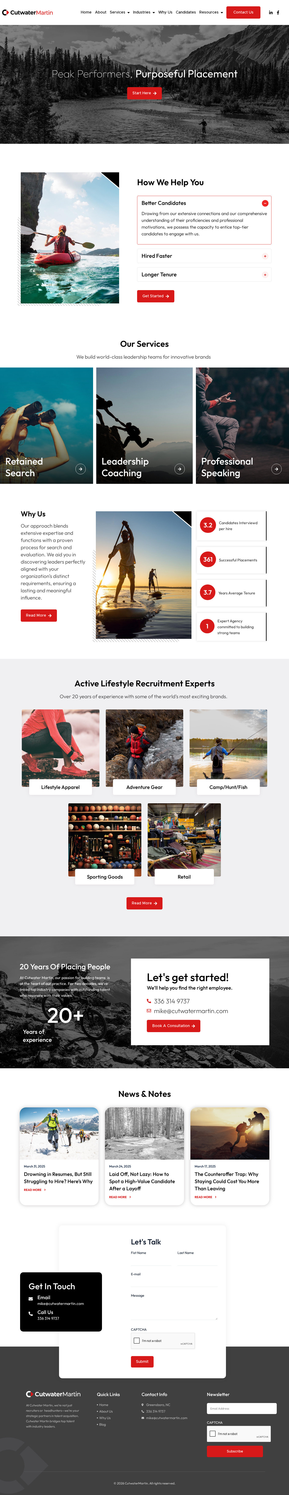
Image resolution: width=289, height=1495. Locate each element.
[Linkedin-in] (271, 13)
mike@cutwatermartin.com (60, 1303)
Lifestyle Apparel (60, 787)
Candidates (186, 12)
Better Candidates (164, 202)
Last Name (186, 1252)
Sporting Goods (105, 877)
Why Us (165, 12)
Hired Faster (157, 255)
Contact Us (243, 12)
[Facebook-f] (278, 13)
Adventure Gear (144, 787)
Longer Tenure (159, 274)
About (100, 12)
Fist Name (138, 1252)
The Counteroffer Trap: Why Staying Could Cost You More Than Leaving (227, 1181)
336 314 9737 (48, 1318)
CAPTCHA (139, 1329)
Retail (184, 877)
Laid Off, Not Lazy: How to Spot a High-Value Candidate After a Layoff (142, 1181)
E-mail (136, 1274)
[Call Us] (31, 1314)
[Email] (31, 1299)
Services (117, 12)
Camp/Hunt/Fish (228, 787)
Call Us (45, 1312)
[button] (204, 203)
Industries (141, 12)
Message (137, 1295)
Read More (33, 1190)
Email (43, 1297)
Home (86, 12)
